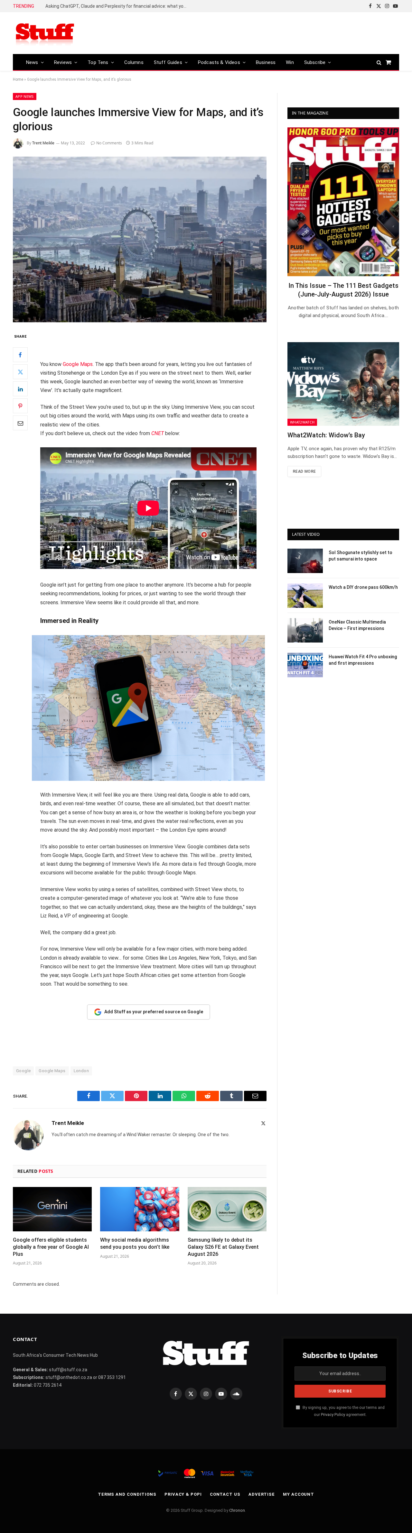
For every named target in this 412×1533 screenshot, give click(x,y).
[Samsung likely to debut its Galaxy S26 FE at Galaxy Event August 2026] (227, 1209)
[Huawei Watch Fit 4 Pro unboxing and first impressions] (305, 665)
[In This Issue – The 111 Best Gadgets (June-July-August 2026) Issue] (343, 201)
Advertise (261, 1494)
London (81, 1070)
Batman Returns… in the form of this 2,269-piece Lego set (105, 6)
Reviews (63, 62)
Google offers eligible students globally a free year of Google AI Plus (51, 1247)
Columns (134, 62)
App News (24, 96)
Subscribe (315, 62)
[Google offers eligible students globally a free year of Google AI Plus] (52, 1209)
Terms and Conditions (127, 1494)
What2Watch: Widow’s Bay (326, 435)
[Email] (20, 423)
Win (290, 62)
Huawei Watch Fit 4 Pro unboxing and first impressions (363, 660)
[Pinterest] (20, 406)
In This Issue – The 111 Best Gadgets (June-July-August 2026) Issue (343, 290)
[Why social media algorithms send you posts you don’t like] (139, 1209)
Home (18, 79)
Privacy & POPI (183, 1494)
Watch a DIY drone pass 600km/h (363, 587)
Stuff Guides (168, 62)
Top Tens (98, 62)
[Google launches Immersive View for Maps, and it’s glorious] (140, 239)
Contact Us (225, 1494)
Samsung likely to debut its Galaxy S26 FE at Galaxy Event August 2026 (223, 1247)
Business (266, 62)
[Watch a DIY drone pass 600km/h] (305, 595)
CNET (157, 433)
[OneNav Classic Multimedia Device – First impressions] (305, 630)
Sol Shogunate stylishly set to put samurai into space (360, 555)
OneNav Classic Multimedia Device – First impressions (357, 625)
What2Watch (302, 422)
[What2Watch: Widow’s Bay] (343, 384)
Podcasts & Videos (219, 62)
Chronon (237, 1510)
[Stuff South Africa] (45, 33)
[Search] (379, 62)
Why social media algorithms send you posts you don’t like (134, 1243)
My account (298, 1494)
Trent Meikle (43, 143)
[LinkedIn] (20, 389)
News (32, 62)
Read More (304, 471)
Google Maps (78, 364)
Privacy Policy (333, 1414)
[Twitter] (20, 372)
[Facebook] (20, 355)
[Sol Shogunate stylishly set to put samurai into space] (305, 561)
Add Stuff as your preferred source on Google (153, 1011)
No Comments (109, 143)
